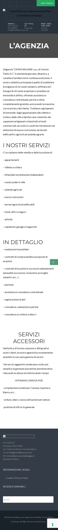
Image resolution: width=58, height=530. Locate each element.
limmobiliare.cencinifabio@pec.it (21, 456)
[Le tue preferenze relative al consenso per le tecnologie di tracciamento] (53, 525)
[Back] (54, 262)
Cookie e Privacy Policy (17, 478)
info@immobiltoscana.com (20, 452)
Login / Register (46, 3)
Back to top (40, 521)
